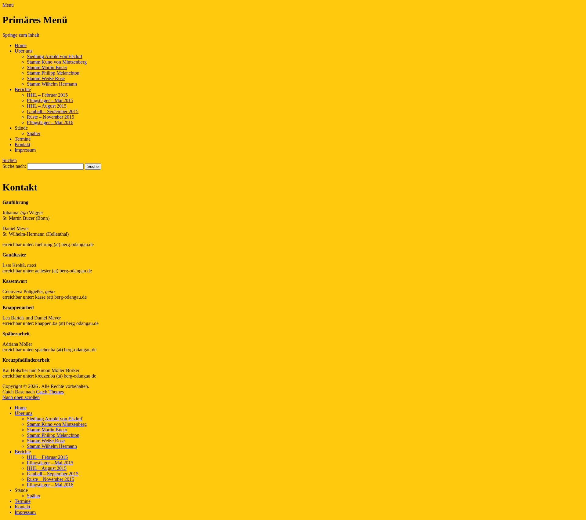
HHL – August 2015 (47, 106)
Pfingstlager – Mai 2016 (50, 122)
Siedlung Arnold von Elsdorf (54, 56)
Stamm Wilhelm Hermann (52, 84)
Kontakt (22, 144)
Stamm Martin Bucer (47, 67)
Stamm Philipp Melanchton (53, 73)
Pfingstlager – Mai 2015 (50, 100)
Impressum (25, 150)
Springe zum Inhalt (20, 35)
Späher (33, 133)
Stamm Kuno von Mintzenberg (57, 62)
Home (21, 45)
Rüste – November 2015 (50, 117)
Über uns (23, 50)
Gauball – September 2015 (52, 111)
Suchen (9, 160)
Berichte (23, 89)
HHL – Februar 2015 (47, 95)
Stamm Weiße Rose (46, 78)
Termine (23, 139)
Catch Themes (50, 391)
